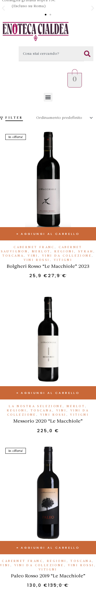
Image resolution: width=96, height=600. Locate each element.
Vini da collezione (67, 255)
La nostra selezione (36, 406)
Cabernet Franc (34, 247)
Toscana (13, 255)
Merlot (41, 251)
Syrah (85, 251)
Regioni (64, 251)
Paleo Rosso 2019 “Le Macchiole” (48, 576)
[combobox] (51, 53)
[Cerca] (89, 53)
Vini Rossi (37, 260)
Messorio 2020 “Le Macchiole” (48, 421)
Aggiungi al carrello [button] (50, 234)
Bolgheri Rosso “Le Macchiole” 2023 (48, 266)
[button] (3, 8)
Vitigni (63, 260)
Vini (33, 255)
